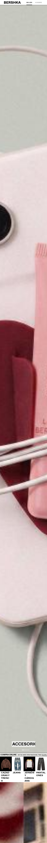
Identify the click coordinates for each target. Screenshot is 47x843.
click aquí (40, 755)
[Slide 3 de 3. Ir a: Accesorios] (23, 381)
